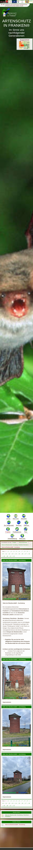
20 (7, 556)
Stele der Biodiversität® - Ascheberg (11, 547)
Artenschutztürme (23, 542)
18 (29, 553)
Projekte (7, 532)
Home (8, 518)
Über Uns (16, 518)
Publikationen (17, 532)
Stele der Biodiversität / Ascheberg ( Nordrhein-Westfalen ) (15, 544)
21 (10, 556)
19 (4, 556)
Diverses (18, 525)
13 (12, 553)
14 (16, 553)
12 (9, 553)
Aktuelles (24, 518)
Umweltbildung (12, 538)
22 (14, 556)
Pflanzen (26, 525)
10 (3, 553)
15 (19, 553)
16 (22, 553)
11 (6, 553)
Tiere (25, 532)
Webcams (22, 538)
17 (25, 553)
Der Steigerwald (9, 525)
